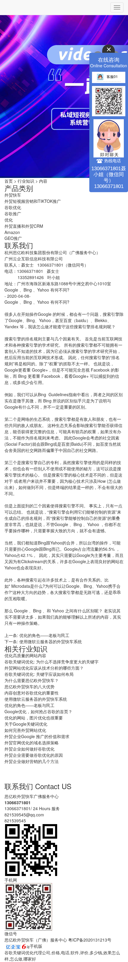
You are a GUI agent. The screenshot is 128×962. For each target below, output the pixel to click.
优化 (8, 220)
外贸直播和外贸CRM (23, 226)
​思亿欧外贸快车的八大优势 (29, 686)
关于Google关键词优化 (25, 724)
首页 (8, 181)
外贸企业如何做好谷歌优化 (29, 749)
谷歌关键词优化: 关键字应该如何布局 (39, 674)
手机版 (36, 946)
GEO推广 (13, 238)
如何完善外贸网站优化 (25, 730)
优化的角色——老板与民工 (44, 635)
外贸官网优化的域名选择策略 (31, 743)
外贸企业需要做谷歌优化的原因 (33, 755)
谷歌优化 (12, 207)
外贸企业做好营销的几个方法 (31, 761)
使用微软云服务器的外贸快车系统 (50, 641)
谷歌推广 (12, 213)
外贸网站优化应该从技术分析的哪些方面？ (44, 668)
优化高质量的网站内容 (25, 655)
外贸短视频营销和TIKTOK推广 (32, 201)
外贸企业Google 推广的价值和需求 (36, 736)
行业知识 (26, 181)
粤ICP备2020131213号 (89, 940)
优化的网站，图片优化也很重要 (33, 718)
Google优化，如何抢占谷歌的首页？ (38, 711)
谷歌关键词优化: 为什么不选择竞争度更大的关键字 (51, 662)
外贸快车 (12, 195)
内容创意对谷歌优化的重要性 (31, 693)
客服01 (112, 76)
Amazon (12, 232)
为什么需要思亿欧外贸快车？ (31, 680)
